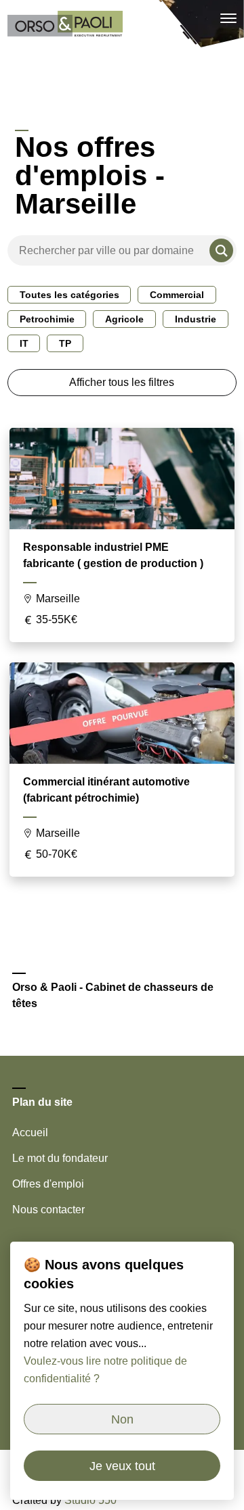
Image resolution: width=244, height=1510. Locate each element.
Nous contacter (48, 1209)
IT (24, 343)
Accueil (30, 1132)
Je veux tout (122, 1466)
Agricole (124, 319)
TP (65, 343)
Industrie (195, 319)
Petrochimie (47, 319)
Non (122, 1419)
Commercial (177, 294)
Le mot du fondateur (60, 1158)
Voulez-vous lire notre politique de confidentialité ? (105, 1369)
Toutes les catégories (69, 294)
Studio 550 (90, 1500)
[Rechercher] (221, 250)
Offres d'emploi (48, 1184)
